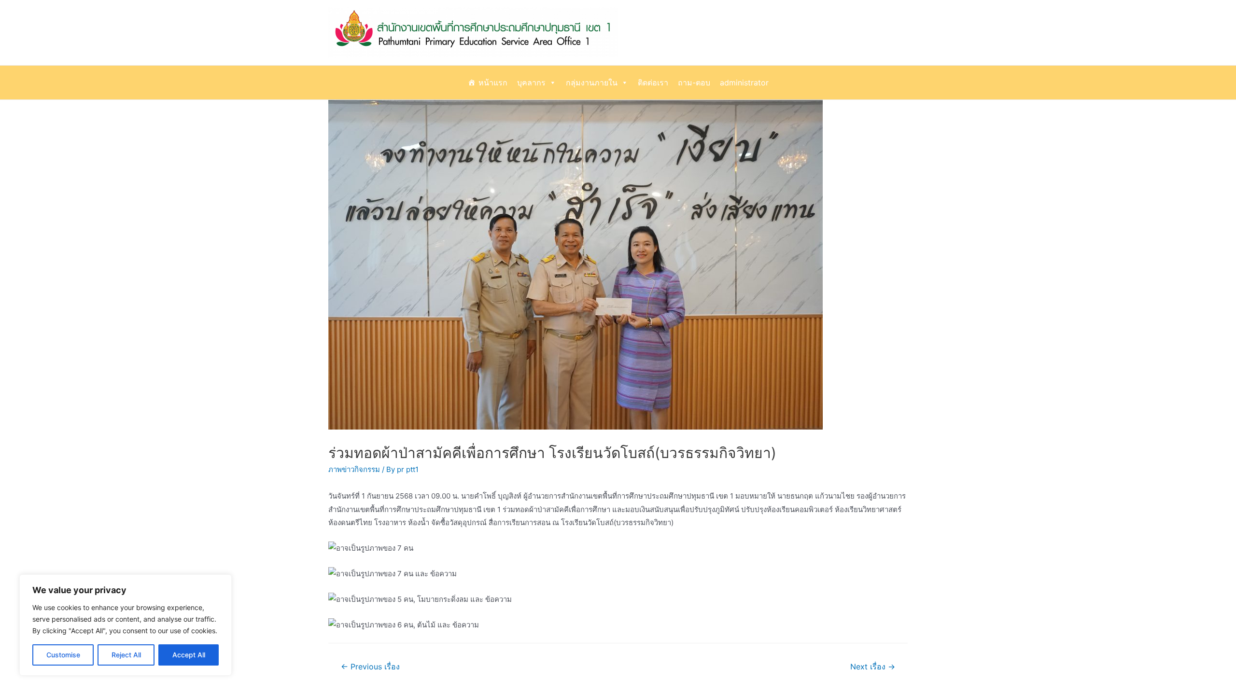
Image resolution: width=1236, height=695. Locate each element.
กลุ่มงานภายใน (592, 82)
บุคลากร (531, 82)
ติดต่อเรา (653, 82)
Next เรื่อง (872, 666)
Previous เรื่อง (370, 666)
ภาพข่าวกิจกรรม (354, 469)
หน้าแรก (492, 82)
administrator (744, 82)
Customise (63, 655)
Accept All (188, 655)
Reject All (126, 655)
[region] (125, 625)
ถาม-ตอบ (694, 82)
